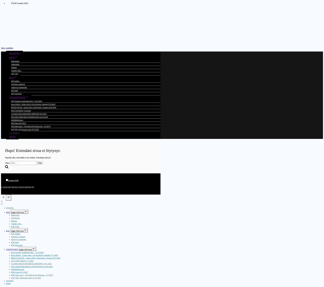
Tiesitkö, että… (16, 71)
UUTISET (14, 133)
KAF (8, 231)
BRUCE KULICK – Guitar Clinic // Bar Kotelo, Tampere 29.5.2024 (33, 107)
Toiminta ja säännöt (18, 84)
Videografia (15, 64)
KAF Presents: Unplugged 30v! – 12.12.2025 (26, 101)
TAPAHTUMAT (12, 250)
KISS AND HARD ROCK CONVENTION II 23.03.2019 (29, 117)
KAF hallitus (15, 81)
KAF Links (14, 74)
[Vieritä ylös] (3, 198)
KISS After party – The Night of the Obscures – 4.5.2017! (30, 126)
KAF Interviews (16, 94)
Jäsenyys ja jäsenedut (19, 87)
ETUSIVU (14, 53)
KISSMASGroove (17, 120)
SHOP (12, 136)
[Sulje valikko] (1, 203)
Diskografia (15, 61)
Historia (14, 67)
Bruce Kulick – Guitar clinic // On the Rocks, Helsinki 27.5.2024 (33, 104)
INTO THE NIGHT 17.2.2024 (21, 111)
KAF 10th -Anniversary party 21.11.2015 (25, 130)
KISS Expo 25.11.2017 (18, 123)
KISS (8, 212)
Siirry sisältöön (7, 48)
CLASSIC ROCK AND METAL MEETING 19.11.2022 (29, 114)
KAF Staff (14, 91)
